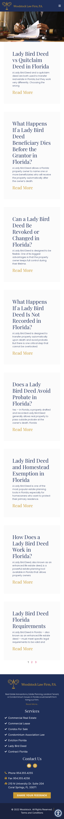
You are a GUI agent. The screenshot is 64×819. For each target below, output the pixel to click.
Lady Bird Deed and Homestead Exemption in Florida (30, 470)
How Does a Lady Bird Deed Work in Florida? (30, 546)
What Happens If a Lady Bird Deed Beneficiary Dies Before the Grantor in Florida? (31, 142)
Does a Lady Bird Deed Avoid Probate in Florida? (31, 394)
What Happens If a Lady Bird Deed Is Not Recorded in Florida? (29, 314)
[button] (59, 5)
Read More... (32, 704)
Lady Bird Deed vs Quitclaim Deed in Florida (30, 60)
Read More (22, 92)
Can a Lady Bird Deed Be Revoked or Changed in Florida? (31, 231)
